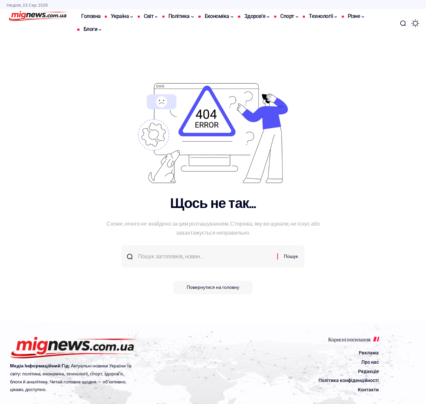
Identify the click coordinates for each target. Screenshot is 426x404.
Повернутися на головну (213, 287)
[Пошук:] (205, 256)
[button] (403, 23)
